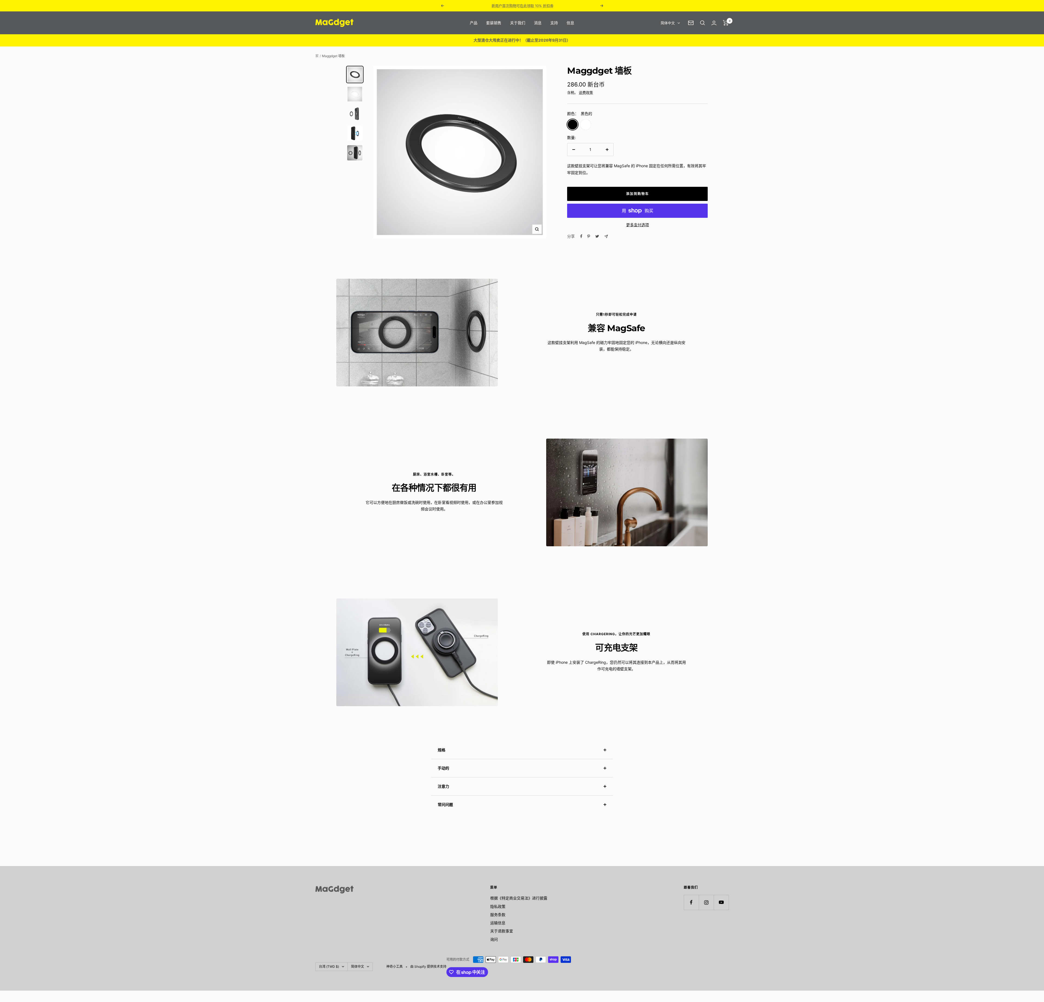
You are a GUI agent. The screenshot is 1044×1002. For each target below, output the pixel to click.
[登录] (713, 23)
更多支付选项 (637, 224)
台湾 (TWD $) (329, 966)
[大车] (726, 23)
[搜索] (702, 22)
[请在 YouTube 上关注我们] (721, 902)
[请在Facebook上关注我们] (691, 902)
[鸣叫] (597, 236)
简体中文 (668, 23)
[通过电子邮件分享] (606, 236)
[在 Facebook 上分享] (581, 236)
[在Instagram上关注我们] (706, 902)
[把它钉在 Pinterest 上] (588, 236)
